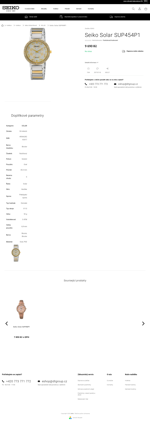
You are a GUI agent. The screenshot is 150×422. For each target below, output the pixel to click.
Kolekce (127, 380)
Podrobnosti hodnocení (110, 40)
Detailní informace (90, 62)
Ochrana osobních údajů (86, 389)
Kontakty (110, 385)
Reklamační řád (83, 399)
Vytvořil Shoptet (77, 417)
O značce (110, 380)
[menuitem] (30, 9)
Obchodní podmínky (84, 385)
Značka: (89, 28)
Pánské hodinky (130, 385)
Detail (21, 343)
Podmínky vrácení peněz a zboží (86, 394)
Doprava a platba (83, 380)
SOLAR (24, 126)
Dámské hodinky (130, 389)
